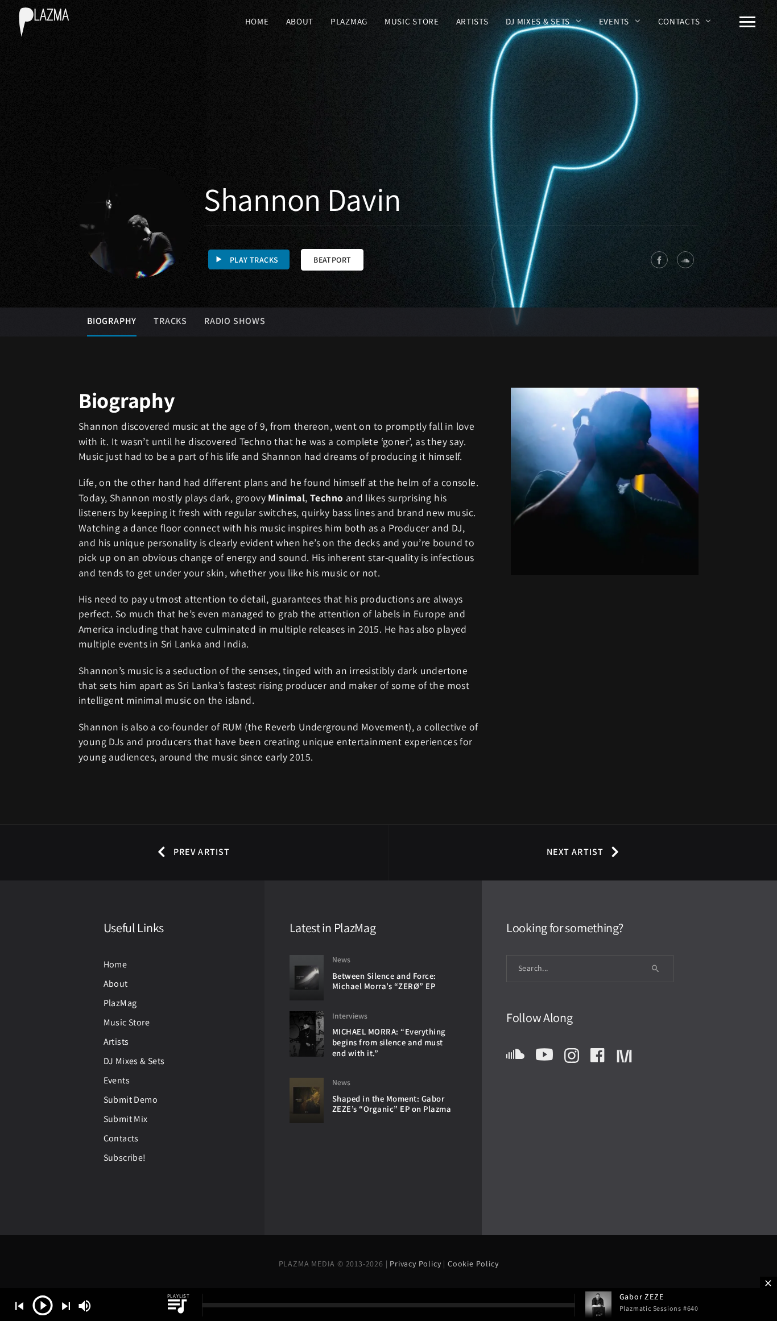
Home (257, 21)
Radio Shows (235, 321)
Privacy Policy (416, 1263)
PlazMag (348, 21)
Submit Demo (131, 1100)
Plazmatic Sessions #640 (659, 1308)
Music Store (412, 21)
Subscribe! (125, 1158)
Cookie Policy (473, 1263)
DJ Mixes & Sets (538, 21)
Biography (112, 321)
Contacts (679, 21)
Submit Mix (126, 1119)
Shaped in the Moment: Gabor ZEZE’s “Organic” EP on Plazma (392, 1104)
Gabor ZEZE (641, 1296)
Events (614, 21)
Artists (472, 21)
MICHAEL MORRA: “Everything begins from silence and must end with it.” (389, 1042)
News (341, 959)
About (300, 21)
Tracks (170, 321)
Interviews (349, 1015)
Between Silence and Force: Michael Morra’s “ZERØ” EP (384, 981)
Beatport (332, 260)
